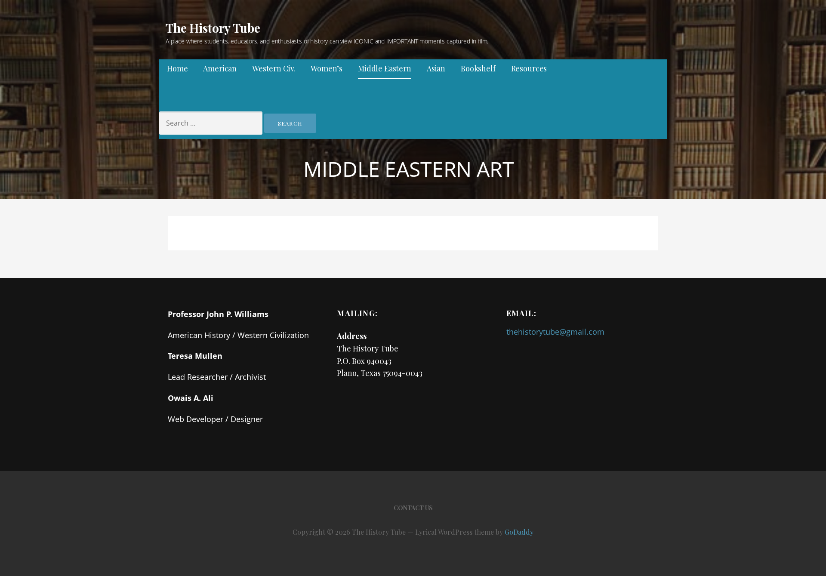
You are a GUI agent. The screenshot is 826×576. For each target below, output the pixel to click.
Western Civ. (273, 68)
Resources (529, 68)
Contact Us (413, 508)
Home (177, 68)
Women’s (326, 68)
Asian (436, 68)
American (220, 68)
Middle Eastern (384, 68)
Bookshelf (478, 68)
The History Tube (213, 28)
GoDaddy (519, 531)
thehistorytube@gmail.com (555, 332)
